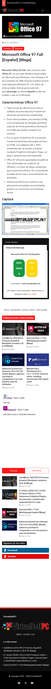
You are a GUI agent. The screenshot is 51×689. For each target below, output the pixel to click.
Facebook (13, 550)
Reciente (37, 470)
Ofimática (14, 42)
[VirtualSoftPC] (13, 10)
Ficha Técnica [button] (11, 242)
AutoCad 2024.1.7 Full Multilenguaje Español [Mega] (37, 340)
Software (19, 49)
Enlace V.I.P (32, 268)
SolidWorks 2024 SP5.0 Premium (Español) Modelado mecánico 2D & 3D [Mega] (34, 480)
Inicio (6, 42)
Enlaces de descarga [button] (15, 248)
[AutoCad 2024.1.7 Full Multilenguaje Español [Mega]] (38, 329)
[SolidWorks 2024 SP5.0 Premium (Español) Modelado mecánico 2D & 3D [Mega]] (13, 329)
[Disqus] (25, 427)
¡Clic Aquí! (32, 294)
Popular (13, 470)
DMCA (19, 634)
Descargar (19, 268)
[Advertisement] (26, 583)
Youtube (12, 556)
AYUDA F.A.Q (29, 634)
